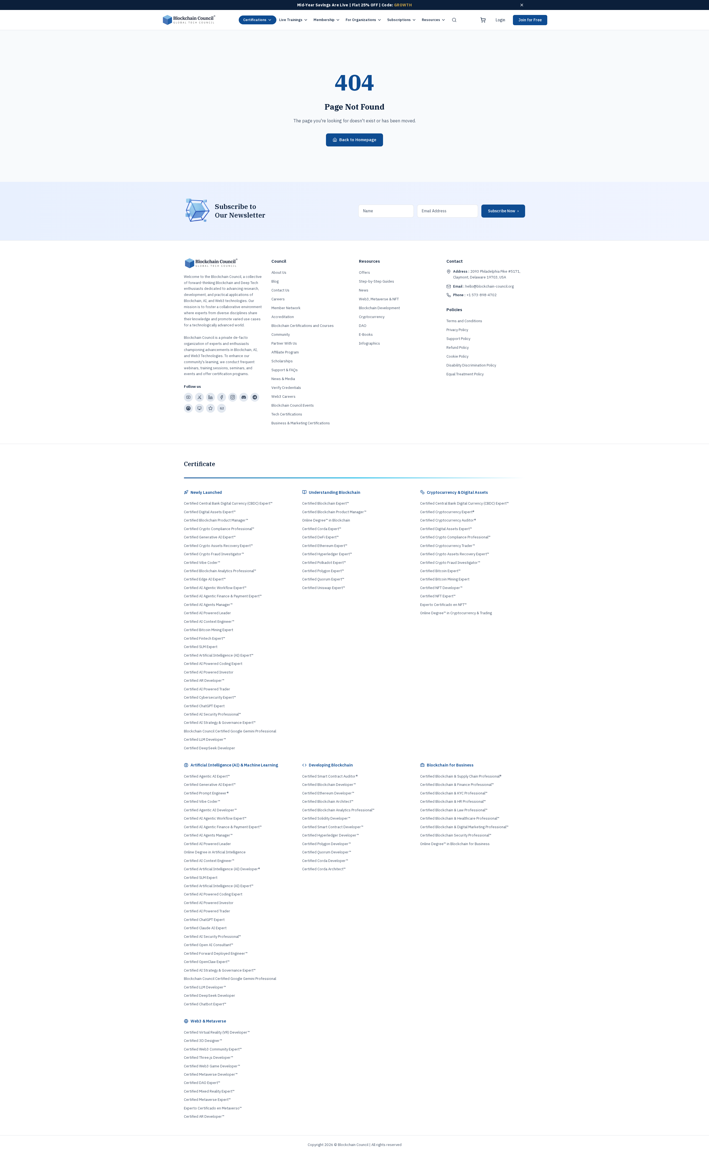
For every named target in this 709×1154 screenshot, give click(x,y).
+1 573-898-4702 (475, 295)
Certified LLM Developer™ (205, 739)
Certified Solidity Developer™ (326, 818)
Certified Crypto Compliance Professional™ (219, 528)
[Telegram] (254, 397)
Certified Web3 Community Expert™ (213, 1049)
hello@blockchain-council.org (483, 286)
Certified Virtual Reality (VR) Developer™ (217, 1032)
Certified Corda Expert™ (321, 528)
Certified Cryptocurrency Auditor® (448, 520)
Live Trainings (290, 19)
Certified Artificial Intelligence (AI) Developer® (222, 869)
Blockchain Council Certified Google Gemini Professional (230, 731)
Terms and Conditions (464, 321)
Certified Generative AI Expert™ (210, 537)
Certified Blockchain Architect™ (327, 801)
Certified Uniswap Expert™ (323, 587)
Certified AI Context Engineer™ (209, 621)
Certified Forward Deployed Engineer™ (216, 953)
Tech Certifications (286, 414)
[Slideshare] (199, 408)
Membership (324, 19)
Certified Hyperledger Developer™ (330, 835)
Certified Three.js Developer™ (208, 1057)
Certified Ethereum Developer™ (328, 793)
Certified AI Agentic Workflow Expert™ (215, 587)
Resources (431, 19)
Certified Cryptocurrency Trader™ (447, 545)
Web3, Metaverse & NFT (379, 299)
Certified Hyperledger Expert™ (327, 554)
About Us (278, 272)
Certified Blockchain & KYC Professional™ (453, 793)
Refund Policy (457, 347)
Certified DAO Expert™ (202, 1082)
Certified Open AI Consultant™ (208, 945)
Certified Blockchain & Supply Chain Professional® (460, 776)
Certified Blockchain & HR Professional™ (453, 801)
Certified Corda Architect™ (324, 869)
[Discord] (243, 397)
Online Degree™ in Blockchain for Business (455, 843)
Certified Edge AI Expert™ (205, 579)
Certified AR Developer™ (204, 680)
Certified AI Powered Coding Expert (213, 663)
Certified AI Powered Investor (208, 672)
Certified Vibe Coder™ (202, 562)
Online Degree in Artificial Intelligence (215, 852)
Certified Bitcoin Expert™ (440, 571)
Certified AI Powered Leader (207, 613)
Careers (278, 299)
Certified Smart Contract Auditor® (330, 776)
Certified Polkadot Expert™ (324, 562)
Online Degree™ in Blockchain (326, 520)
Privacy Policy (457, 329)
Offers (364, 272)
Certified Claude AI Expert (205, 928)
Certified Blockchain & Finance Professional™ (457, 784)
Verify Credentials (286, 387)
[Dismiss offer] (521, 5)
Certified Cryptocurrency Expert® (447, 512)
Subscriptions (399, 19)
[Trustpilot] (210, 408)
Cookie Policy (457, 356)
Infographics (369, 343)
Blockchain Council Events (292, 405)
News (363, 290)
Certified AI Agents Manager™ (208, 604)
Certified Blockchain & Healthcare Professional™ (459, 818)
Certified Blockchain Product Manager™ (216, 520)
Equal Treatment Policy (465, 374)
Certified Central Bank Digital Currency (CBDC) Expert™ (228, 503)
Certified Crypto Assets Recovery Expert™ (218, 545)
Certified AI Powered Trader (207, 689)
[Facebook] (221, 397)
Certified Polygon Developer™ (326, 843)
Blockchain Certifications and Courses (302, 325)
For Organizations (361, 19)
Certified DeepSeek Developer (209, 748)
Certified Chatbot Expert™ (205, 1004)
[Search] (454, 20)
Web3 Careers (283, 396)
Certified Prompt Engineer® (206, 793)
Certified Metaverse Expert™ (207, 1099)
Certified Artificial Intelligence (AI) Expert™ (218, 655)
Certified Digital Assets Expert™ (210, 512)
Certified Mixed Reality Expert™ (209, 1091)
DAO (362, 325)
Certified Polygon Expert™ (323, 571)
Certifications (254, 19)
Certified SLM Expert (200, 646)
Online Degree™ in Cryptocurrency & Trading (456, 613)
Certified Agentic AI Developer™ (210, 810)
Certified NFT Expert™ (438, 596)
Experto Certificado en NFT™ (443, 604)
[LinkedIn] (210, 397)
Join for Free (530, 19)
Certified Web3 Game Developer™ (212, 1066)
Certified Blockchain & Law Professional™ (453, 810)
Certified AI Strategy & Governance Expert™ (220, 722)
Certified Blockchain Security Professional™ (455, 835)
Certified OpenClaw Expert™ (207, 961)
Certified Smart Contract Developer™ (332, 827)
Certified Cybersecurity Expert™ (210, 697)
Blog (275, 281)
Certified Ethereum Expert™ (324, 545)
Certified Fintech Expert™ (204, 638)
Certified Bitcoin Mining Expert (208, 630)
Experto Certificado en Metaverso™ (213, 1108)
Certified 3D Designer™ (203, 1040)
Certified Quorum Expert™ (323, 579)
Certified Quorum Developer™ (326, 852)
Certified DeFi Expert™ (320, 537)
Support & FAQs (284, 370)
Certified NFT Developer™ (441, 587)
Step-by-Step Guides (376, 281)
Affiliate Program (285, 352)
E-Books (366, 334)
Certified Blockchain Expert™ (325, 503)
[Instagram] (232, 397)
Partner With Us (284, 343)
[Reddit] (188, 408)
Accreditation (282, 316)
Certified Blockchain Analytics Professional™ (220, 571)
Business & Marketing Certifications (300, 423)
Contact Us (280, 290)
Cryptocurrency (371, 316)
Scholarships (282, 361)
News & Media (283, 378)
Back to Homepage (357, 139)
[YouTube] (188, 397)
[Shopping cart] (483, 20)
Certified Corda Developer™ (325, 860)
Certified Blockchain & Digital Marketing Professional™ (464, 827)
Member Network (285, 308)
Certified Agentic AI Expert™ (207, 776)
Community (280, 334)
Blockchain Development (379, 308)
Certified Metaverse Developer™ (211, 1074)
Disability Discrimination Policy (471, 365)
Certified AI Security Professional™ (212, 714)
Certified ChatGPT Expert (204, 706)
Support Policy (458, 338)
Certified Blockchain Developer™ (329, 784)
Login (500, 19)
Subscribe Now (503, 210)
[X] (199, 397)
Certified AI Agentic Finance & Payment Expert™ (223, 596)
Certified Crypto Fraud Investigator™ (214, 554)
